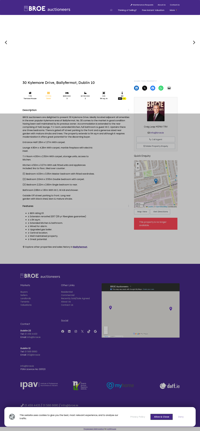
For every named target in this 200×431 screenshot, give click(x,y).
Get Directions (160, 211)
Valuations (26, 304)
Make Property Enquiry (156, 146)
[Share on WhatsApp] (161, 88)
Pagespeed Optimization (94, 429)
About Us (66, 301)
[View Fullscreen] (138, 174)
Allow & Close (161, 416)
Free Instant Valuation (153, 10)
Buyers (24, 291)
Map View (142, 211)
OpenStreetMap (162, 206)
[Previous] (6, 42)
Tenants (24, 301)
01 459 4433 (31, 333)
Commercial (67, 295)
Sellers (23, 295)
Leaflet (150, 206)
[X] (82, 331)
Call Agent (156, 139)
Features (28, 206)
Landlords (25, 298)
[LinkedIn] (69, 331)
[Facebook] (62, 331)
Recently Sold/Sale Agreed (75, 298)
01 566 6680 (31, 351)
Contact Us (67, 304)
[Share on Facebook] (152, 88)
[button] (156, 181)
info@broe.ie (157, 132)
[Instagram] (75, 331)
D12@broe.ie (33, 354)
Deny (181, 416)
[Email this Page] (144, 88)
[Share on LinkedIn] (136, 88)
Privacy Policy (137, 416)
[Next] (194, 42)
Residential (67, 291)
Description (30, 110)
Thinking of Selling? (127, 10)
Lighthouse (111, 429)
